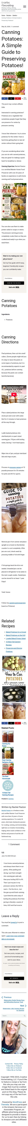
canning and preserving (17, 603)
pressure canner (15, 467)
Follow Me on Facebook (14, 1068)
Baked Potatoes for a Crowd (16, 632)
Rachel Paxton (19, 807)
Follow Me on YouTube (14, 1070)
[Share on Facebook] (5, 98)
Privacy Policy (18, 1064)
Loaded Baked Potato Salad (16, 638)
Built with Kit (14, 287)
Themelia (5, 1104)
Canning (10, 799)
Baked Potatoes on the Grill (15, 635)
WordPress (18, 1102)
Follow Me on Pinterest (14, 1066)
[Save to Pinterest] (18, 98)
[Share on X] (11, 98)
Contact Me (9, 1064)
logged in (14, 922)
